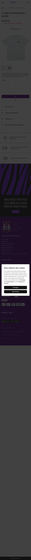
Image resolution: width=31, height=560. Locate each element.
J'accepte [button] (15, 287)
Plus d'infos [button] (15, 291)
